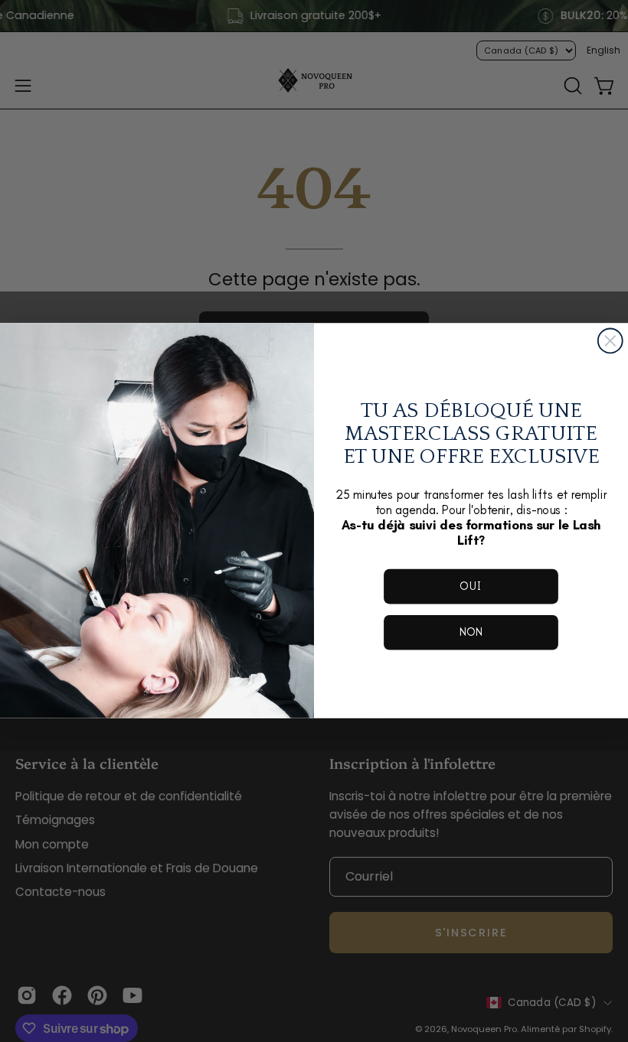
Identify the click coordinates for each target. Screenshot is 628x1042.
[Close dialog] (610, 341)
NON (471, 632)
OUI (471, 586)
